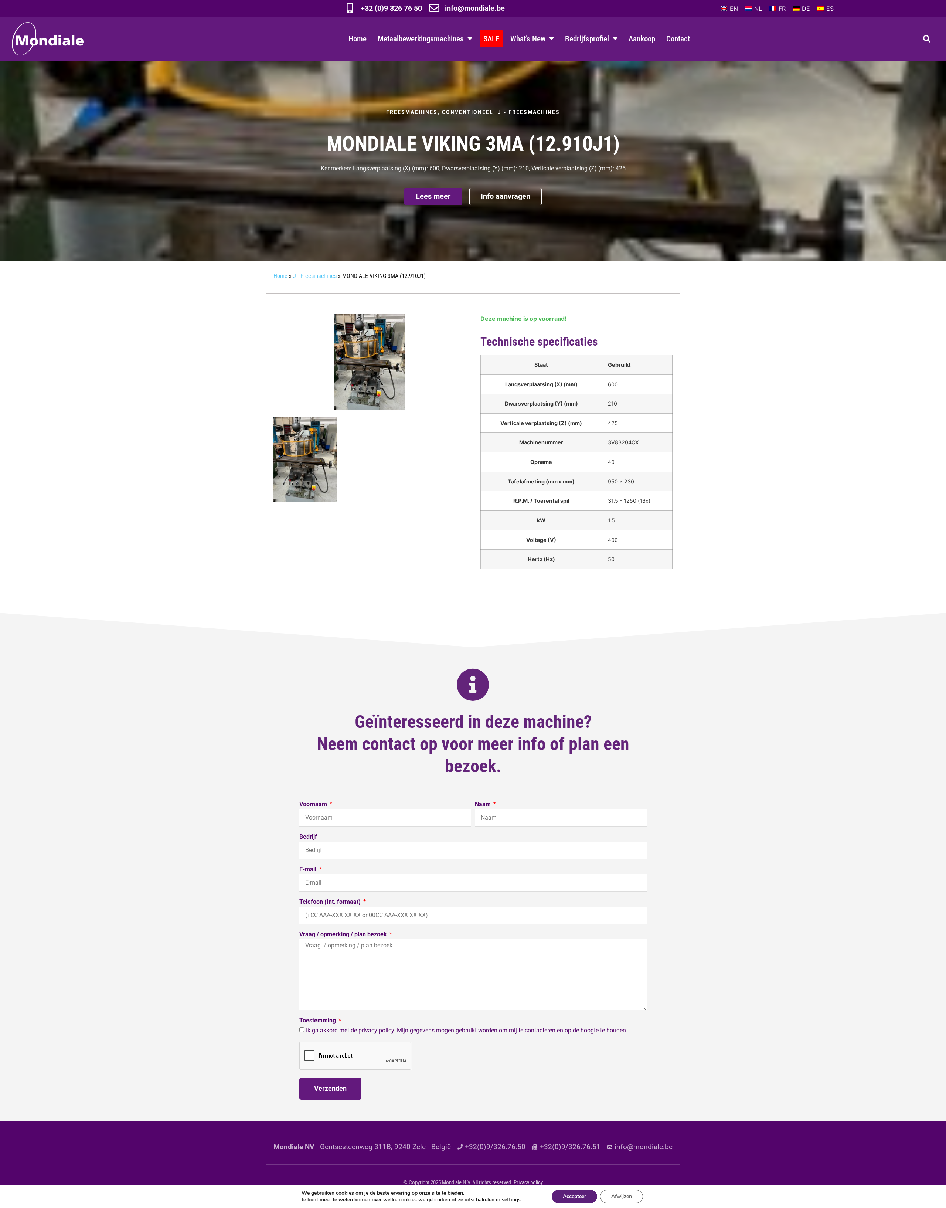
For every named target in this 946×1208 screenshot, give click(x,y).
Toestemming (318, 1021)
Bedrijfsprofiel (587, 38)
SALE (491, 38)
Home (357, 38)
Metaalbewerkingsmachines (421, 38)
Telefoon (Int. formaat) (330, 902)
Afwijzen (621, 1196)
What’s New (527, 38)
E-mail (308, 869)
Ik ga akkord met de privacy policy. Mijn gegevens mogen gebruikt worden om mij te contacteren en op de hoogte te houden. (466, 1030)
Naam (483, 804)
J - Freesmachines (529, 112)
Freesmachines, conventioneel (439, 112)
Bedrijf (308, 837)
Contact (678, 38)
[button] (926, 38)
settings (511, 1200)
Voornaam (314, 804)
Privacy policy (528, 1182)
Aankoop (642, 38)
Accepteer (574, 1196)
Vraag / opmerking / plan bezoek (343, 935)
